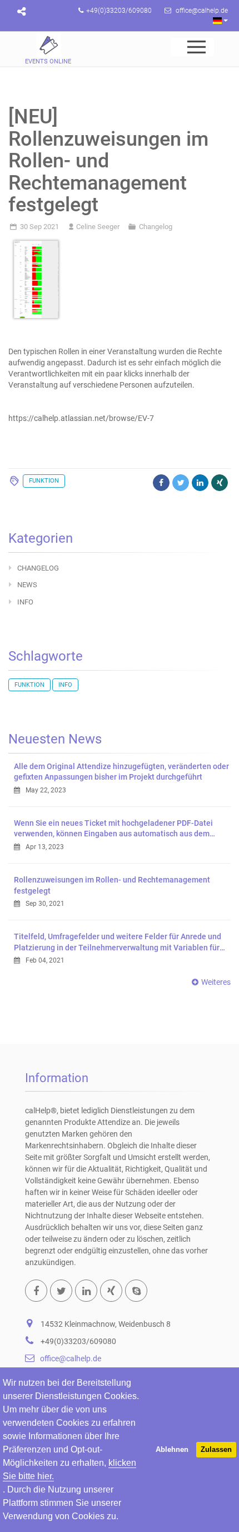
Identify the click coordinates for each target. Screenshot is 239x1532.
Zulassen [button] (216, 1449)
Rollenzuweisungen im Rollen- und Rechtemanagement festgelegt (112, 885)
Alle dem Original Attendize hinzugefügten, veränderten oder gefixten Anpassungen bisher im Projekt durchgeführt (121, 772)
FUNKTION (44, 480)
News (27, 585)
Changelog (155, 226)
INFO (25, 602)
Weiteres (216, 982)
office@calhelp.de (70, 1358)
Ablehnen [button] (172, 1449)
